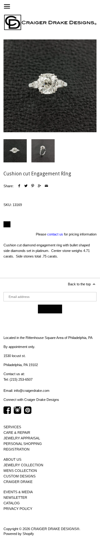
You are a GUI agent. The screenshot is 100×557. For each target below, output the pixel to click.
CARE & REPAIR (16, 433)
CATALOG (11, 503)
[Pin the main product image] (32, 186)
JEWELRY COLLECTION (23, 465)
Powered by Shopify (18, 534)
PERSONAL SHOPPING (22, 444)
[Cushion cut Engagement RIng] (50, 85)
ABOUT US (12, 459)
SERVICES (12, 427)
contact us (55, 234)
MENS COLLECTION (20, 471)
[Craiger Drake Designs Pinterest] (27, 412)
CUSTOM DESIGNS (19, 476)
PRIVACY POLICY (17, 509)
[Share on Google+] (39, 186)
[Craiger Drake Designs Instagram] (17, 412)
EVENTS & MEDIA (18, 492)
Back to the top (80, 284)
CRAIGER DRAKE (18, 482)
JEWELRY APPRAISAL (21, 438)
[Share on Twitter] (26, 186)
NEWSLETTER (15, 497)
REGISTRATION (16, 449)
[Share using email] (46, 186)
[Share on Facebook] (19, 186)
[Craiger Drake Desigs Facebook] (7, 412)
